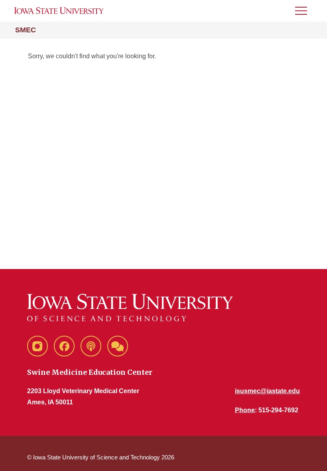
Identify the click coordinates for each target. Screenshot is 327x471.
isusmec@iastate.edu (267, 391)
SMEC (25, 30)
